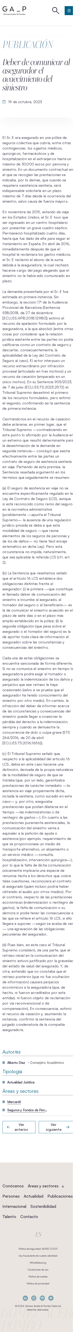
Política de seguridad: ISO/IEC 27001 (38, 1248)
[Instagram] (33, 1298)
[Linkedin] (25, 1298)
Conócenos (13, 1185)
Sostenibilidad (43, 1206)
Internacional (14, 1206)
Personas (11, 1196)
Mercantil (14, 1102)
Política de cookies (38, 1276)
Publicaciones (60, 1196)
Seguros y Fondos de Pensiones (27, 1110)
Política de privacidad (38, 1283)
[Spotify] (42, 1298)
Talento (9, 1216)
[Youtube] (51, 1298)
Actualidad (33, 1196)
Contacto (29, 1216)
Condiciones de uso (38, 1269)
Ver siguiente (53, 1127)
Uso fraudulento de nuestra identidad (38, 1255)
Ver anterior (21, 1127)
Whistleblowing (38, 1262)
